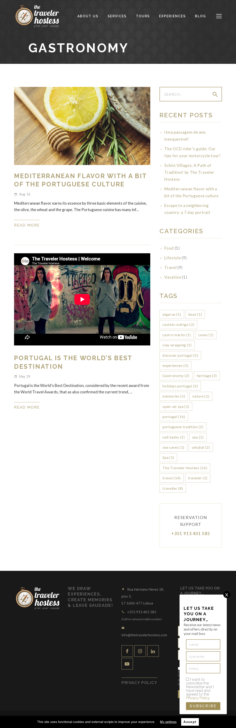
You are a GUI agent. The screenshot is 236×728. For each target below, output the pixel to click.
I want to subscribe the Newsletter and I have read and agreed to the (200, 689)
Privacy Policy (198, 698)
